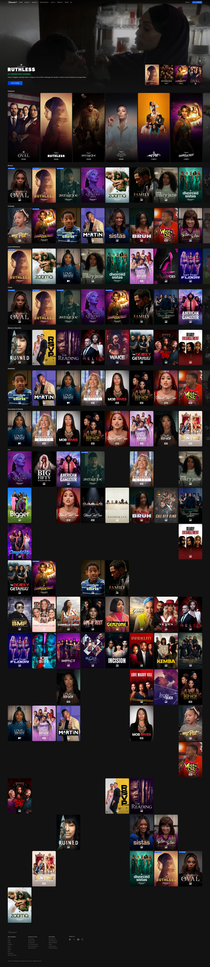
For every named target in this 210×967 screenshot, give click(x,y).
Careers (50, 944)
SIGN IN (187, 2)
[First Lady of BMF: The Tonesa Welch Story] (19, 614)
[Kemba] (166, 650)
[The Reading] (141, 796)
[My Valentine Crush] (68, 759)
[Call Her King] (166, 505)
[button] (24, 127)
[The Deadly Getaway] (19, 578)
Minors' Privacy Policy (33, 946)
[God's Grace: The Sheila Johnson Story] (141, 614)
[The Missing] (117, 723)
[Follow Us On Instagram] (82, 939)
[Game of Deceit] (93, 614)
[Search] (71, 2)
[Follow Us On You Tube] (78, 939)
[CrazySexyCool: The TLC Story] (93, 541)
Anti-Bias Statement (53, 948)
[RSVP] (117, 796)
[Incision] (117, 650)
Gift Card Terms (31, 940)
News (66, 2)
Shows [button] (27, 2)
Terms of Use (31, 939)
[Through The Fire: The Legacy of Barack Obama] (93, 868)
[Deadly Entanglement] (190, 541)
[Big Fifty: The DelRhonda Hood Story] (44, 469)
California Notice (32, 948)
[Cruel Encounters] (117, 541)
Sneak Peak (10, 953)
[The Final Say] (166, 578)
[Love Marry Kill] (141, 687)
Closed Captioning (53, 940)
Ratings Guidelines (53, 942)
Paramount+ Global (12, 955)
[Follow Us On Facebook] (70, 939)
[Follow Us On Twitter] (74, 939)
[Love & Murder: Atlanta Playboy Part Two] (117, 687)
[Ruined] (68, 832)
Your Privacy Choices (33, 944)
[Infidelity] (141, 650)
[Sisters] (190, 832)
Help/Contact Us (52, 939)
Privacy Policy (31, 942)
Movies (9, 942)
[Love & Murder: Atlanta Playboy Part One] (93, 687)
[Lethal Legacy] (19, 687)
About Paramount (53, 946)
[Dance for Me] (141, 541)
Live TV (53, 2)
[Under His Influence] (44, 905)
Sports (9, 948)
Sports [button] (59, 2)
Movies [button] (34, 2)
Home (21, 2)
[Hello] (190, 614)
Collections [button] (44, 2)
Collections (10, 944)
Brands (9, 949)
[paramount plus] (12, 2)
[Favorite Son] (141, 578)
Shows (9, 940)
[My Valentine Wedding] (93, 759)
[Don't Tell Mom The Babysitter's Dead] (68, 578)
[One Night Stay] (19, 796)
